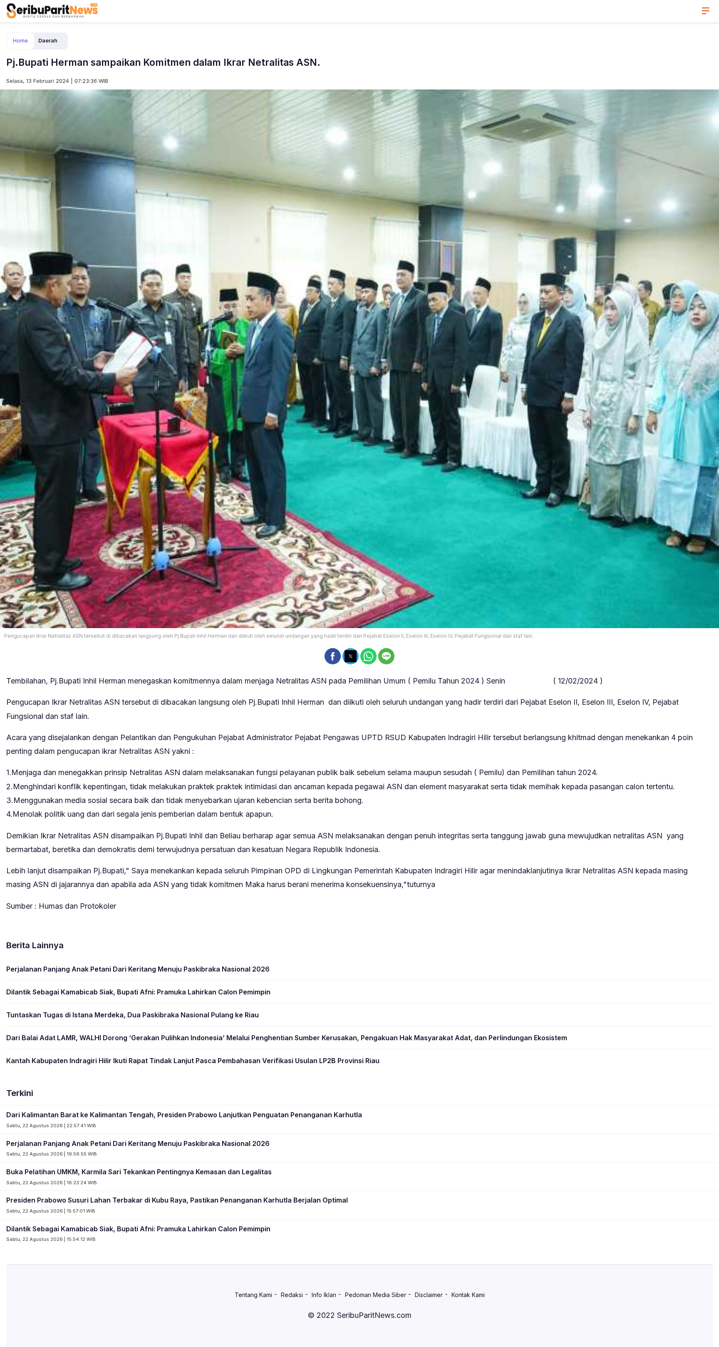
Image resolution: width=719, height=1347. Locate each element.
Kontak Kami (468, 1294)
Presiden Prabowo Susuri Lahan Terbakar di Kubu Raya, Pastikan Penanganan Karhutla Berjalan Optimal (177, 1200)
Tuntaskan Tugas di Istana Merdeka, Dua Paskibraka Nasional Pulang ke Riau (132, 1015)
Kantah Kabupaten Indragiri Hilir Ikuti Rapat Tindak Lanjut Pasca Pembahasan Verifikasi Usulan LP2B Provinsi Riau (192, 1060)
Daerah (47, 40)
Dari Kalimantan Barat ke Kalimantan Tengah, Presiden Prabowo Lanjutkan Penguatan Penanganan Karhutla (184, 1115)
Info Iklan (324, 1294)
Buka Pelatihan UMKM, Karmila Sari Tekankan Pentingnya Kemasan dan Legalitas (139, 1172)
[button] (333, 656)
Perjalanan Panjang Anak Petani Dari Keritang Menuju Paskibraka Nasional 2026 (138, 969)
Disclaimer (429, 1294)
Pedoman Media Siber (375, 1294)
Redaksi (292, 1294)
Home (20, 40)
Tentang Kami (253, 1294)
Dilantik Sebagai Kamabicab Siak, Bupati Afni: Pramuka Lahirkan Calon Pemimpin (138, 992)
